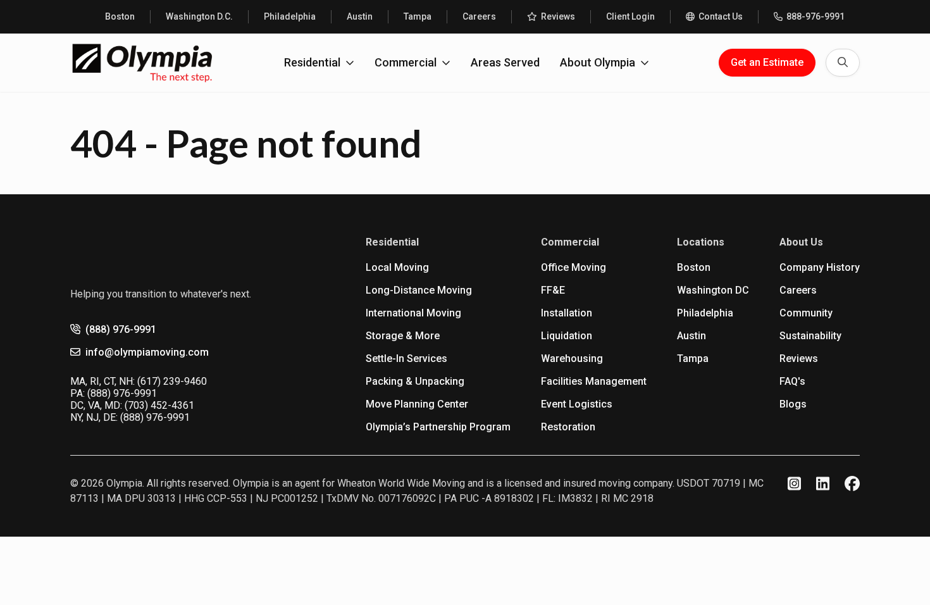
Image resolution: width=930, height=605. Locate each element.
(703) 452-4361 (159, 405)
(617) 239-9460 (172, 381)
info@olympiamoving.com (147, 352)
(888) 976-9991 (120, 329)
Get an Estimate (767, 62)
